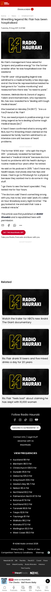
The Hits (22, 560)
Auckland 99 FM (21, 459)
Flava (45, 560)
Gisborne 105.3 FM (22, 475)
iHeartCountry (17, 564)
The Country (25, 568)
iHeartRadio (25, 444)
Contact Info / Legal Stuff (25, 437)
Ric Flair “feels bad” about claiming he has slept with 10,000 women (25, 386)
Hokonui (42, 564)
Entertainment (27, 16)
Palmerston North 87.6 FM (27, 496)
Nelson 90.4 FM (21, 488)
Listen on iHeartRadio (25, 581)
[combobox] (20, 225)
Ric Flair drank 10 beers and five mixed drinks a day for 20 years (25, 346)
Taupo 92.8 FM (20, 512)
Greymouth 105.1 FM (23, 480)
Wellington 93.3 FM (23, 528)
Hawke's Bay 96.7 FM (24, 484)
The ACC (31, 560)
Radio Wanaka (30, 564)
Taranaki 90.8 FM (22, 508)
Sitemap (40, 552)
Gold (8, 564)
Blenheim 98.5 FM (22, 463)
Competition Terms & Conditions (17, 552)
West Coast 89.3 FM (23, 532)
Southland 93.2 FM (22, 504)
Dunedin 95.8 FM (21, 471)
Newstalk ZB (8, 560)
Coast (38, 560)
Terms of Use (33, 549)
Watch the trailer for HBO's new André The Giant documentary (25, 306)
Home (3, 16)
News (14, 16)
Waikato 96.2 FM (21, 520)
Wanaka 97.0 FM (21, 524)
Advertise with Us (26, 441)
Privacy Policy (17, 549)
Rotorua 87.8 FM (21, 500)
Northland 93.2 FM (22, 492)
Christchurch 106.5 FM (24, 467)
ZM (16, 560)
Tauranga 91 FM (21, 516)
